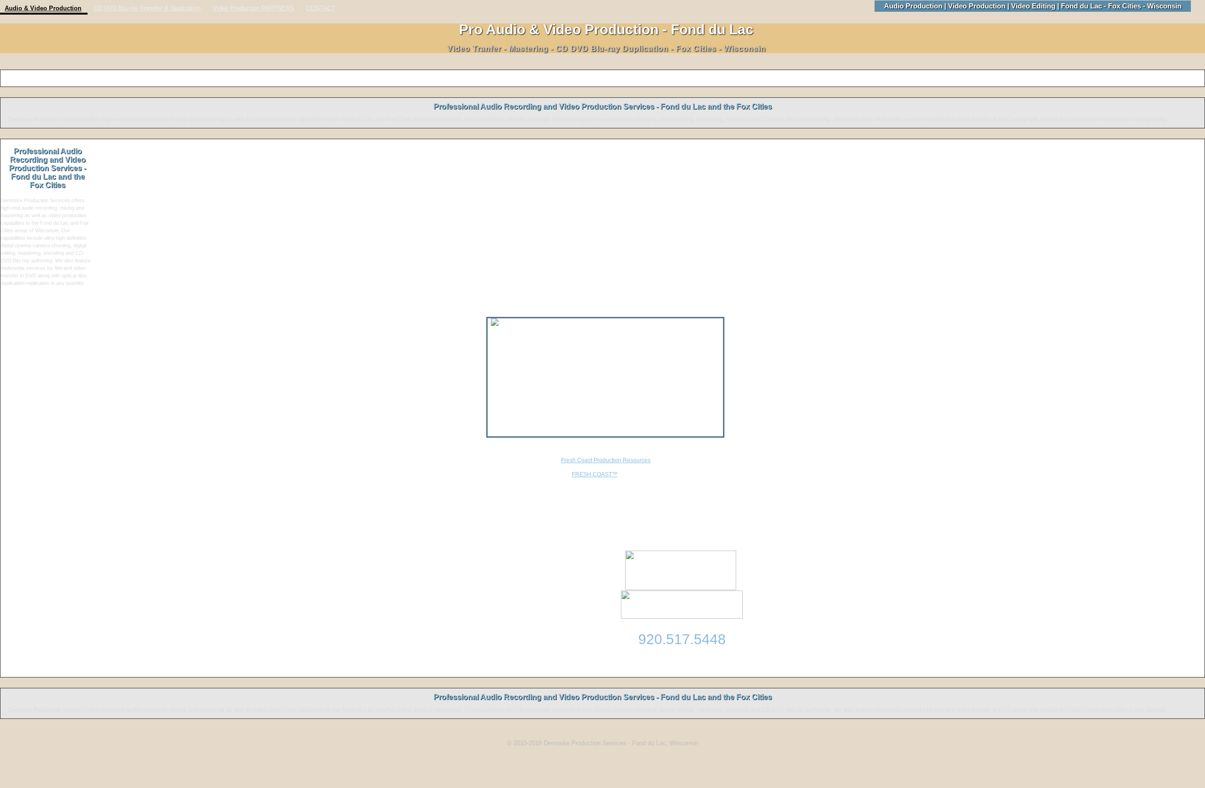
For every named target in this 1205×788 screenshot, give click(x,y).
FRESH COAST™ (595, 474)
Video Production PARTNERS (253, 8)
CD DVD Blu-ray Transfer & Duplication (147, 8)
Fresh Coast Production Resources (606, 460)
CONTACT (320, 8)
